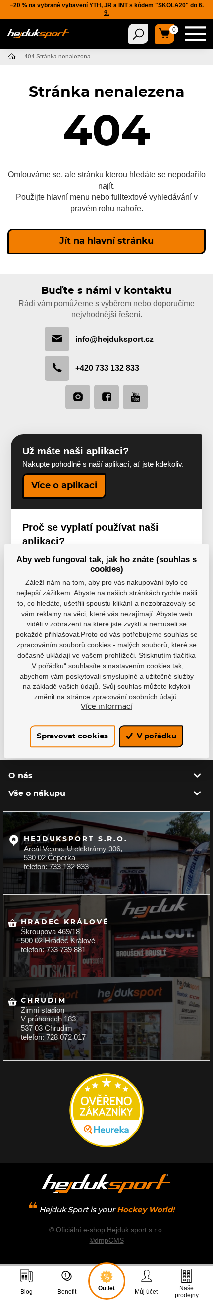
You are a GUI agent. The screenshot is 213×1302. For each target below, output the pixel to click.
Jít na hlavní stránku (106, 241)
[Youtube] (135, 397)
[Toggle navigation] (138, 34)
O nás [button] (20, 776)
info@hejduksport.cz (114, 339)
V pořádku (155, 736)
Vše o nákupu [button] (36, 793)
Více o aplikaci (64, 485)
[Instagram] (77, 397)
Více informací (106, 706)
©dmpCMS (107, 1240)
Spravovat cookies (72, 736)
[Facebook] (106, 397)
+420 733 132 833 (107, 367)
